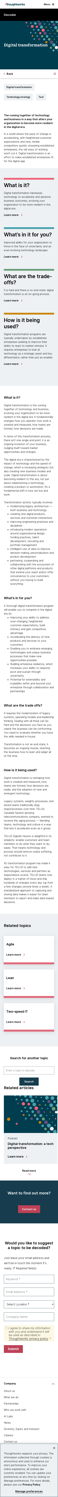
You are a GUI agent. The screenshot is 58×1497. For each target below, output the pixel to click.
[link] (13, 215)
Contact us (10, 1441)
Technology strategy (18, 97)
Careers (8, 1435)
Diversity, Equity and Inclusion (21, 1429)
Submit (13, 1349)
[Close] (54, 1448)
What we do (11, 1397)
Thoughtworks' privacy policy (28, 1338)
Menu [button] (47, 4)
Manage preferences (29, 1491)
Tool (41, 97)
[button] (29, 1172)
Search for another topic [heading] (29, 1058)
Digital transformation (19, 87)
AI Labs (8, 1416)
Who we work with (15, 1409)
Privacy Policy (31, 1484)
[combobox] (29, 1070)
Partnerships (11, 1403)
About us (9, 1391)
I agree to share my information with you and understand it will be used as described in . (29, 1333)
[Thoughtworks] (15, 4)
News (7, 1422)
